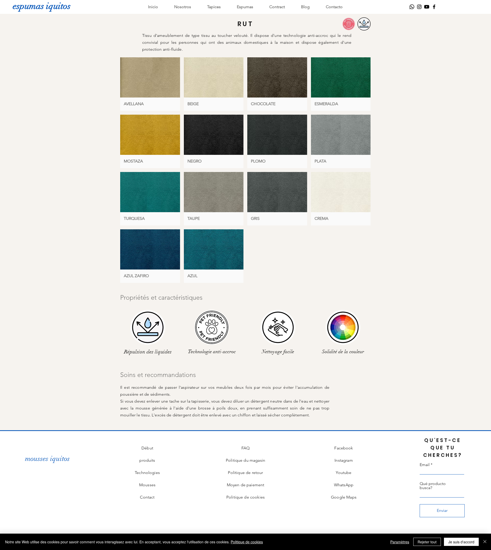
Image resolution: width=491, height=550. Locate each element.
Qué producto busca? (433, 486)
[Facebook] (434, 7)
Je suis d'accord (461, 541)
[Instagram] (419, 7)
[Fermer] (485, 542)
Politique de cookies (247, 541)
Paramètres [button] (399, 541)
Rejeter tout (427, 541)
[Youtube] (427, 7)
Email (425, 465)
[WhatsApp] (412, 7)
